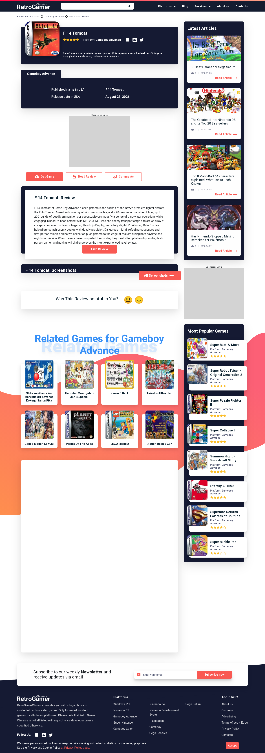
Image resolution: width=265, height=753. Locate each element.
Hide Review (99, 249)
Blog (185, 6)
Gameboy (155, 727)
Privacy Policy (231, 728)
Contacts (241, 6)
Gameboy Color (123, 728)
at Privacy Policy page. (75, 747)
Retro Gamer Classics (28, 16)
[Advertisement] (99, 141)
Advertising (229, 716)
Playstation (156, 721)
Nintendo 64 (157, 704)
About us (223, 6)
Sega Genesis (158, 733)
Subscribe (214, 674)
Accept (232, 745)
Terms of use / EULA (235, 722)
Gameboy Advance (54, 16)
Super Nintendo (123, 722)
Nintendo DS (121, 710)
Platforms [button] (165, 6)
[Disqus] (99, 509)
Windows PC (121, 704)
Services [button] (201, 6)
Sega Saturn (193, 704)
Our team (227, 710)
